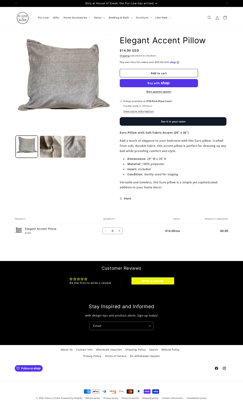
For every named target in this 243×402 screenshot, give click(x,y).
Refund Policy (171, 349)
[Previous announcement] (16, 3)
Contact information (172, 397)
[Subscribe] (149, 326)
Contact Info (84, 349)
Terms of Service (116, 355)
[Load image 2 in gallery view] (51, 147)
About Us (67, 349)
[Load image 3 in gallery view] (75, 147)
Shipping (125, 55)
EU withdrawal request (145, 355)
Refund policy (93, 397)
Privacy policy (111, 397)
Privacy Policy (92, 355)
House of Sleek (52, 398)
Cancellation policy (197, 397)
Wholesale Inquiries (109, 349)
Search (153, 349)
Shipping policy (150, 397)
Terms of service (130, 397)
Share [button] (127, 198)
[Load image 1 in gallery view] (27, 147)
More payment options (158, 91)
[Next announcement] (227, 3)
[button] (76, 17)
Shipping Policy (135, 349)
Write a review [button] (152, 281)
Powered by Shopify (71, 398)
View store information (138, 111)
